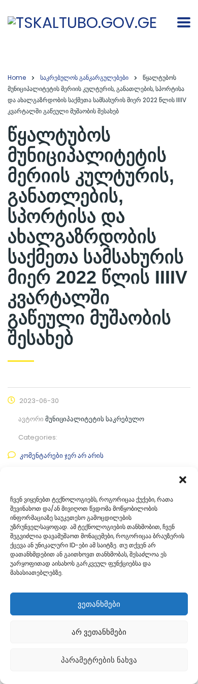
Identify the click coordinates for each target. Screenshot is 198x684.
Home (17, 77)
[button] (183, 480)
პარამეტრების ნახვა (99, 660)
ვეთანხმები (99, 604)
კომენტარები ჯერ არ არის (62, 455)
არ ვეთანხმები (99, 632)
